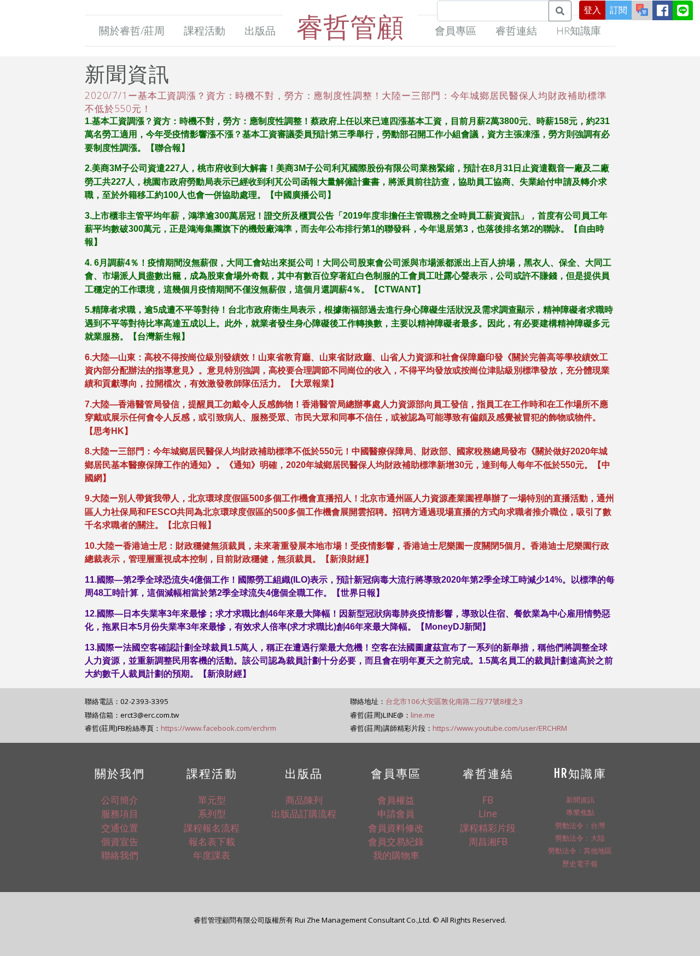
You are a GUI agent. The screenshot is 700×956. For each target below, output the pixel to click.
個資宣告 (119, 841)
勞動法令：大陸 (580, 838)
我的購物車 (396, 854)
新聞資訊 (580, 800)
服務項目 (119, 813)
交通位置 (119, 827)
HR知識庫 (578, 30)
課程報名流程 (212, 827)
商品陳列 (304, 799)
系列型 (212, 813)
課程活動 (204, 30)
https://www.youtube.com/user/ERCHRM (500, 728)
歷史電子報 (580, 864)
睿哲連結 (516, 30)
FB (487, 799)
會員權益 (396, 799)
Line (488, 813)
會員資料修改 (396, 827)
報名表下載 (212, 841)
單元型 (212, 799)
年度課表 (211, 854)
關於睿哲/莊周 (132, 30)
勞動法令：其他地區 (580, 850)
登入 (592, 10)
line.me (423, 715)
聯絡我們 (119, 854)
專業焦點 (580, 812)
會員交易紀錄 (396, 841)
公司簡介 (119, 799)
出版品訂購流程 (303, 813)
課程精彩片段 (488, 827)
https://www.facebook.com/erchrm (218, 728)
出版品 (260, 30)
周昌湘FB (488, 841)
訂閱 (618, 10)
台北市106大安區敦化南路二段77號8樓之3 (454, 701)
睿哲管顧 (350, 26)
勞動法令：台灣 (580, 825)
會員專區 (455, 30)
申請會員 (396, 813)
